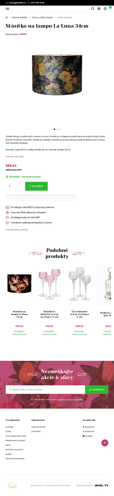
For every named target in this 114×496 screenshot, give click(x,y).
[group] (21, 302)
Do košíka (37, 186)
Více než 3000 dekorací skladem (28, 212)
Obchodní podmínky (15, 458)
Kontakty (9, 427)
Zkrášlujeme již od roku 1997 (25, 217)
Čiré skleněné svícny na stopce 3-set (79, 314)
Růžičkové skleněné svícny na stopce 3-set (49, 314)
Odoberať (98, 390)
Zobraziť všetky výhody (17, 229)
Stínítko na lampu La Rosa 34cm (19, 314)
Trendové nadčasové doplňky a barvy (31, 222)
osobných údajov (65, 399)
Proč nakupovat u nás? (16, 436)
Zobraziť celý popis (15, 156)
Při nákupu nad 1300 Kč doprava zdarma (32, 207)
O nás (8, 431)
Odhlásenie (78, 399)
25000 (23, 34)
